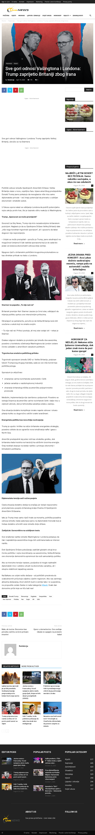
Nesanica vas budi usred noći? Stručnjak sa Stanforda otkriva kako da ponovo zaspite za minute (52, 721)
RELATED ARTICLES (11, 666)
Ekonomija (24, 596)
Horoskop (57, 15)
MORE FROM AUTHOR (30, 666)
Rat (22, 599)
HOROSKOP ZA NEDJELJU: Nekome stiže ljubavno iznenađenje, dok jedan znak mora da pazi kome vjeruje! (79, 345)
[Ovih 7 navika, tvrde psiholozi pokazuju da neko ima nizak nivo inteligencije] (32, 708)
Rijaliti (66, 15)
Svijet (28, 599)
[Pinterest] (15, 90)
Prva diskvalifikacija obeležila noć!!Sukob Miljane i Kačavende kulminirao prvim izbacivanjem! (52, 774)
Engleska (33, 596)
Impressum (30, 2)
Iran (50, 596)
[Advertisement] (31, 117)
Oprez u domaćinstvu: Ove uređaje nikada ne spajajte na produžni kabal (48, 632)
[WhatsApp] (21, 90)
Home (4, 21)
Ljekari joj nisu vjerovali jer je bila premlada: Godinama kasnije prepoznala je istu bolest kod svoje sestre (10, 691)
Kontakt (21, 2)
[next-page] (7, 731)
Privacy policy (67, 2)
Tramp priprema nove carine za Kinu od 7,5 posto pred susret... (20, 775)
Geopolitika (43, 596)
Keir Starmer (7, 599)
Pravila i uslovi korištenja (53, 2)
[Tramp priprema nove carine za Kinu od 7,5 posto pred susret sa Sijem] (11, 708)
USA (38, 599)
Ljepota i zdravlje (33, 15)
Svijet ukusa (46, 15)
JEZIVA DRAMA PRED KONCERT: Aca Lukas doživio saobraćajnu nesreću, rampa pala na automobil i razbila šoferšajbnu (79, 262)
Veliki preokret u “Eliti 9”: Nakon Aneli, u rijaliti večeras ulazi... (53, 761)
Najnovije (11, 21)
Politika (16, 599)
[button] (90, 15)
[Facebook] (4, 90)
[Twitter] (9, 90)
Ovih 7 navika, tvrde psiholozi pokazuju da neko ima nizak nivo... (21, 786)
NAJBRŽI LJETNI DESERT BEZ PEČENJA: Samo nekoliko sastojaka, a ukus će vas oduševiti (79, 177)
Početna (6, 15)
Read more (78, 244)
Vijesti (14, 15)
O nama (14, 2)
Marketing (39, 2)
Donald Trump (13, 596)
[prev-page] (3, 731)
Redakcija (11, 80)
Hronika (21, 15)
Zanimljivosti (78, 15)
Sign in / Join (6, 2)
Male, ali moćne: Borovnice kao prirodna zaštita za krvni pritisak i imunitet (15, 632)
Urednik (70, 119)
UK (33, 599)
